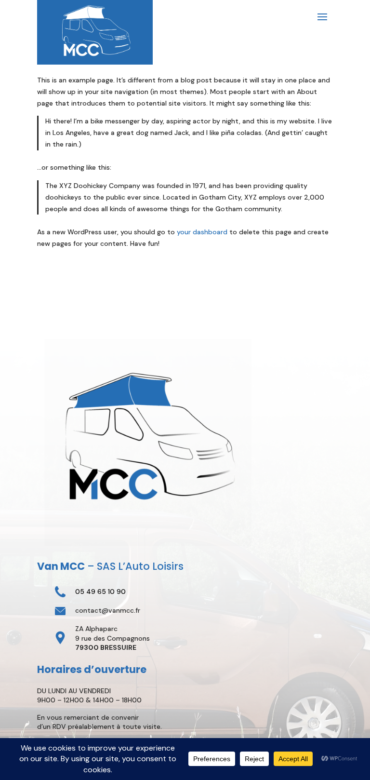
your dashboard (202, 232)
